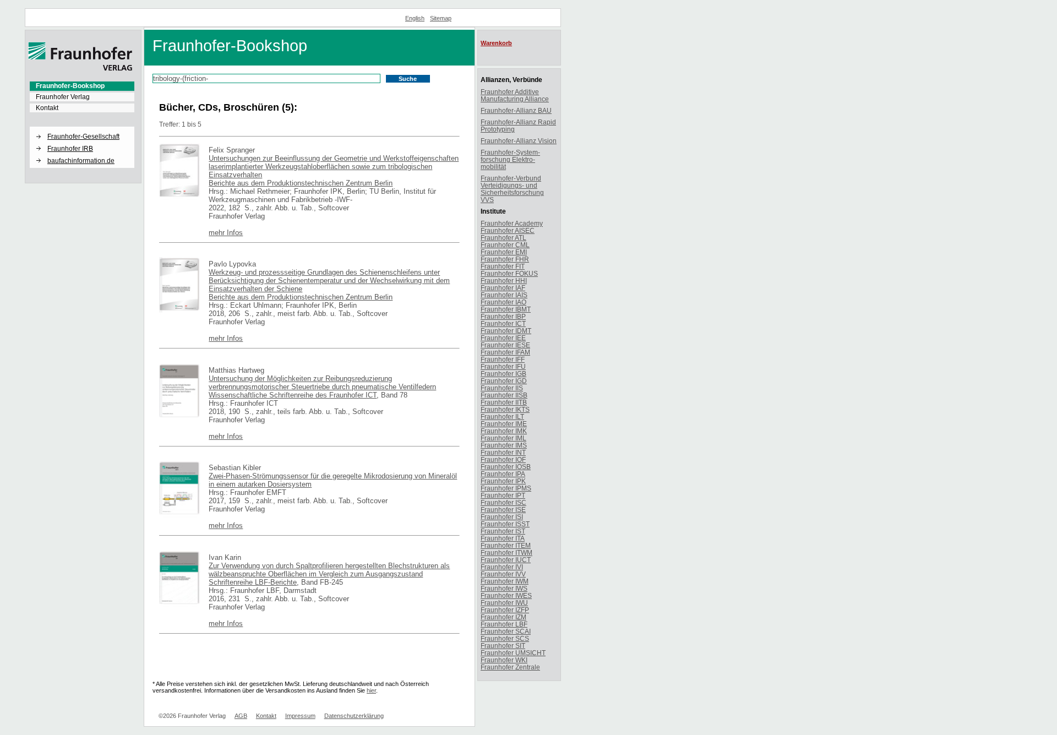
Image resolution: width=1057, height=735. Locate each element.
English (414, 18)
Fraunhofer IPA (503, 473)
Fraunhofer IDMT (506, 330)
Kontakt (47, 108)
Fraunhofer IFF (503, 359)
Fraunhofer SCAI (506, 631)
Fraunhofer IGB (503, 373)
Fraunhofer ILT (502, 416)
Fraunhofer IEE (503, 337)
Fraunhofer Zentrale (510, 667)
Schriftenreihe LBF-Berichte (253, 582)
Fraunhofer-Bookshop (70, 86)
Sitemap (440, 18)
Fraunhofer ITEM (506, 545)
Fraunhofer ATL (503, 237)
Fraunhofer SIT (503, 645)
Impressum (300, 715)
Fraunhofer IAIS (504, 294)
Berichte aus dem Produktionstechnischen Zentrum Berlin (301, 183)
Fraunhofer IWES (506, 595)
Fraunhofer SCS (505, 638)
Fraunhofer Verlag (63, 97)
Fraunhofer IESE (505, 345)
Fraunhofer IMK (504, 430)
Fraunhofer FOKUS (509, 273)
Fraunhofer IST (503, 531)
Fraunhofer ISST (505, 523)
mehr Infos (226, 232)
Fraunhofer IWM (504, 581)
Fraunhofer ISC (503, 502)
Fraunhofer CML (505, 244)
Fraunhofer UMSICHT (513, 652)
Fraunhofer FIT (503, 266)
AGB (241, 715)
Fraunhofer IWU (504, 602)
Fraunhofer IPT (503, 495)
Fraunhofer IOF (503, 459)
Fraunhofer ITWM (506, 552)
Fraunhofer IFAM (505, 352)
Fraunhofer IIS (502, 387)
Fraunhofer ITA (503, 538)
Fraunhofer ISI (502, 516)
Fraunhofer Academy (512, 223)
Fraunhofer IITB (504, 402)
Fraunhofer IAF (503, 287)
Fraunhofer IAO (503, 302)
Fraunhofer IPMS (506, 488)
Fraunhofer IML (503, 438)
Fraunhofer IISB (504, 395)
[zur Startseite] (80, 69)
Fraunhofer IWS (504, 588)
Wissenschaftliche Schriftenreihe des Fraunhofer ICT (293, 395)
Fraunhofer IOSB (506, 466)
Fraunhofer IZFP (505, 609)
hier (371, 690)
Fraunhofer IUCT (506, 559)
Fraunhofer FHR (505, 259)
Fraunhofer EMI (504, 251)
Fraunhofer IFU (503, 366)
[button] (82, 127)
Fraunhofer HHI (504, 280)
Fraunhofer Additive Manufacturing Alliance (515, 95)
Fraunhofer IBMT (506, 309)
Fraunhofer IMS (504, 445)
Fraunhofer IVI (502, 566)
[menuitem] (82, 85)
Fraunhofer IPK (503, 480)
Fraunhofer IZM (503, 616)
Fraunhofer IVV (503, 574)
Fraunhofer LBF (504, 624)
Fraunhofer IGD (504, 380)
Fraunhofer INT (503, 452)
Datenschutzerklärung (354, 715)
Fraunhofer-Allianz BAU (516, 110)
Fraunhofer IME (504, 423)
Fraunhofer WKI (504, 659)
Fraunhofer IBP (503, 316)
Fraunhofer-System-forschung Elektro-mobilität (510, 159)
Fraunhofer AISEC (508, 230)
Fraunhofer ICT (503, 323)
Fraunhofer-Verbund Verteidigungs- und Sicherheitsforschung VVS (512, 189)
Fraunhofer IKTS (505, 409)
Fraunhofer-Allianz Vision (519, 140)
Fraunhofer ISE (503, 509)
